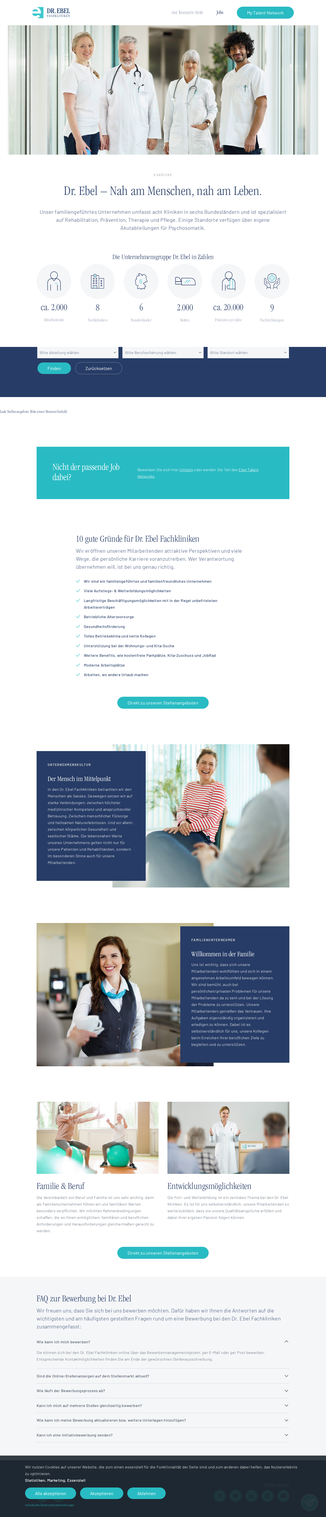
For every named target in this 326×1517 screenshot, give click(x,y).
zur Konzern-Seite (187, 13)
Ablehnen (146, 1493)
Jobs (220, 13)
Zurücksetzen (98, 368)
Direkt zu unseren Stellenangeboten (163, 702)
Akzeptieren (101, 1493)
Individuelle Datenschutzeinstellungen (49, 1505)
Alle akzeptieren (50, 1493)
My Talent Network (265, 12)
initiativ (186, 469)
